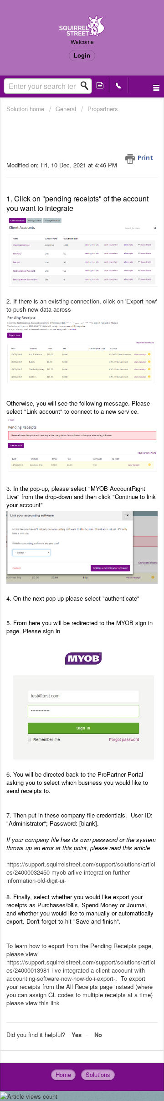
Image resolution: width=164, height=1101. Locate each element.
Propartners (102, 108)
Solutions (98, 1074)
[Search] (87, 85)
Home (63, 1074)
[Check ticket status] (100, 85)
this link (49, 1002)
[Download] (65, 556)
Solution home (26, 108)
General (66, 108)
